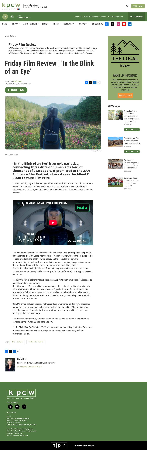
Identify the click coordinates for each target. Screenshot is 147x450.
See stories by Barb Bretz (29, 366)
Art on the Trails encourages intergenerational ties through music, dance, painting (131, 116)
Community (69, 24)
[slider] (15, 16)
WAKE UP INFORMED (125, 75)
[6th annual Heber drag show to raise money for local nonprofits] (115, 182)
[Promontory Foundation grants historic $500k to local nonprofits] (115, 164)
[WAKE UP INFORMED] (125, 53)
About (56, 24)
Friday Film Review (22, 45)
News (4, 24)
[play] (5, 16)
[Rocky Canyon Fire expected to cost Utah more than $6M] (115, 142)
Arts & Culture (10, 36)
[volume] (12, 16)
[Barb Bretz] (10, 364)
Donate (138, 6)
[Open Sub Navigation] (9, 24)
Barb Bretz (17, 81)
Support (83, 24)
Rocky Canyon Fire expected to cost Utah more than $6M (132, 140)
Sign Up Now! (125, 95)
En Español (97, 24)
